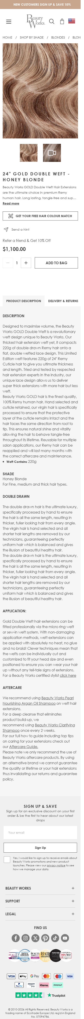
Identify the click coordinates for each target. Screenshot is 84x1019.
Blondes (58, 37)
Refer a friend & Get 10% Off (27, 241)
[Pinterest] (45, 938)
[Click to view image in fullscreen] (40, 90)
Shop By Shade (32, 37)
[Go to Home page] (36, 21)
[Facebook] (16, 938)
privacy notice (56, 865)
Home (7, 37)
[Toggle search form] (51, 21)
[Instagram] (26, 938)
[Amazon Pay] (31, 985)
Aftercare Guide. (23, 746)
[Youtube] (65, 938)
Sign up (40, 847)
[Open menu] (8, 21)
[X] (35, 938)
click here (68, 675)
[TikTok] (55, 938)
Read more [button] (11, 203)
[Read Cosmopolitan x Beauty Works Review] (40, 956)
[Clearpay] (57, 985)
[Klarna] (44, 985)
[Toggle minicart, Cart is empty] (62, 21)
